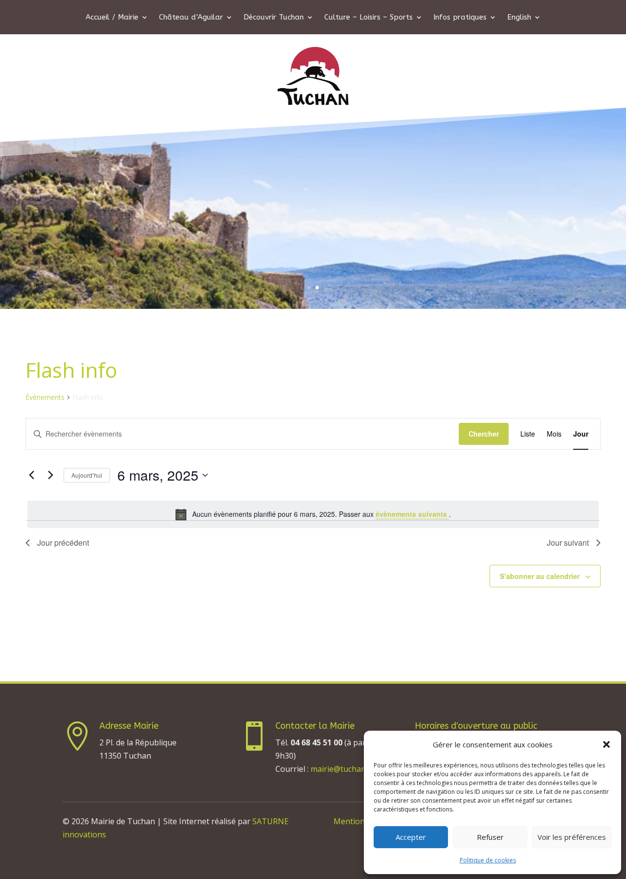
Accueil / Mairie (112, 18)
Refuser (490, 837)
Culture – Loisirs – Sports (368, 18)
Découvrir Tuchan (274, 18)
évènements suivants (412, 514)
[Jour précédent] (31, 475)
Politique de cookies (488, 860)
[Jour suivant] (50, 475)
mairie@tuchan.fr (342, 768)
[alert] (313, 514)
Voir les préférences (571, 837)
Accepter (411, 837)
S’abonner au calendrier (540, 576)
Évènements (45, 397)
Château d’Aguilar (191, 18)
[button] (606, 744)
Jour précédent (63, 542)
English (519, 18)
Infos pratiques (460, 18)
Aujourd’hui (86, 475)
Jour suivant (568, 542)
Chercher (484, 434)
